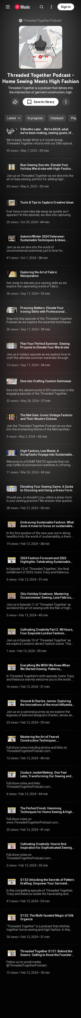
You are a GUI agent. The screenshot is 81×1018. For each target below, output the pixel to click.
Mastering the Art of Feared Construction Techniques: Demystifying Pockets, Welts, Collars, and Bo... (46, 738)
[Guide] (7, 6)
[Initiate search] (41, 6)
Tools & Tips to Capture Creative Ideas (47, 202)
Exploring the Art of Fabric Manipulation (38, 274)
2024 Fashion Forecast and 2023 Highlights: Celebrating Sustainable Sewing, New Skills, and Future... (45, 560)
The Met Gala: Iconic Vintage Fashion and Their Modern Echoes (46, 417)
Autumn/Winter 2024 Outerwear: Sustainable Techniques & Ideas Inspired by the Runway (42, 238)
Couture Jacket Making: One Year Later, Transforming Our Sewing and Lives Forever (45, 774)
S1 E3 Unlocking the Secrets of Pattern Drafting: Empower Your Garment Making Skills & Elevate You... (47, 881)
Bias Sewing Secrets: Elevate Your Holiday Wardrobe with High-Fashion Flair (46, 167)
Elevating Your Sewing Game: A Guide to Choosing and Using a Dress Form (46, 488)
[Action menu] (66, 102)
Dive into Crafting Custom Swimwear (45, 381)
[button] (41, 102)
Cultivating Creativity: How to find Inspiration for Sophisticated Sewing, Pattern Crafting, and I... (46, 846)
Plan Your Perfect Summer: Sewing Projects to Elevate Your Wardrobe (45, 345)
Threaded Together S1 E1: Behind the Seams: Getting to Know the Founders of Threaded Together (46, 953)
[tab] (35, 118)
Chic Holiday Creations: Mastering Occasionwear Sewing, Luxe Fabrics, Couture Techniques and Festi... (46, 595)
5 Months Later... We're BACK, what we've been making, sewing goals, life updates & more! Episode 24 (46, 131)
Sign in (66, 7)
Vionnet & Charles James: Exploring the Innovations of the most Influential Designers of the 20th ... (46, 703)
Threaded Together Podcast (42, 20)
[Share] (15, 102)
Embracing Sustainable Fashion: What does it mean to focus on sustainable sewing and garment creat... (47, 524)
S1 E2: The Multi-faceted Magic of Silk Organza (46, 917)
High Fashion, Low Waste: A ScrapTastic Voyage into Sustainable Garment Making (46, 452)
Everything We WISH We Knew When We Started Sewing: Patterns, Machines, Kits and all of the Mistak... (46, 667)
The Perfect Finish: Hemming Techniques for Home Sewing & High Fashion (46, 810)
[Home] (22, 6)
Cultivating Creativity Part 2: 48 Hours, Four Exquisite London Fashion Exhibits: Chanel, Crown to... (46, 631)
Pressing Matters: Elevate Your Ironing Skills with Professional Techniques (42, 310)
